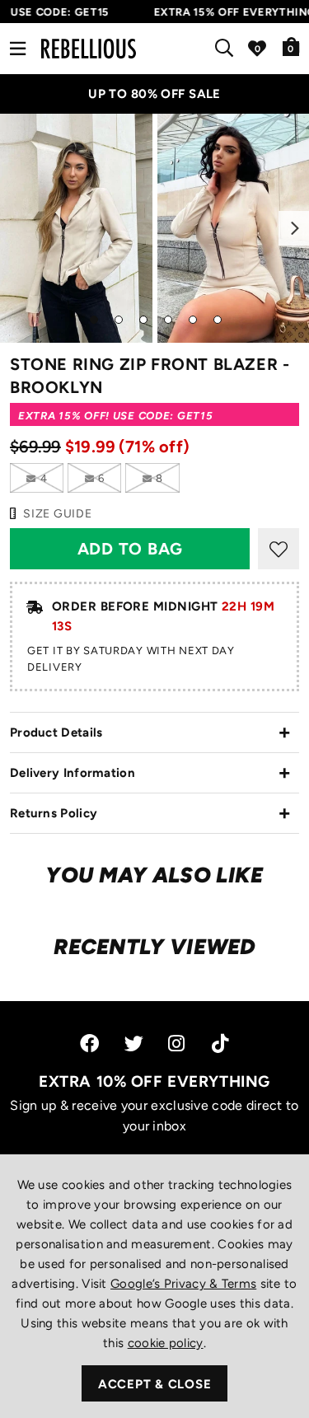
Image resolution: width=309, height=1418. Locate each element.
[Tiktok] (220, 1043)
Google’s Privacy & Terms (183, 1283)
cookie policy (166, 1343)
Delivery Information (72, 772)
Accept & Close (155, 1384)
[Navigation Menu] (18, 49)
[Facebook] (89, 1043)
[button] (291, 46)
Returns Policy (53, 813)
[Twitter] (133, 1043)
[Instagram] (177, 1043)
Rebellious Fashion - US (88, 48)
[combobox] (227, 48)
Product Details (56, 732)
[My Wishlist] (257, 49)
